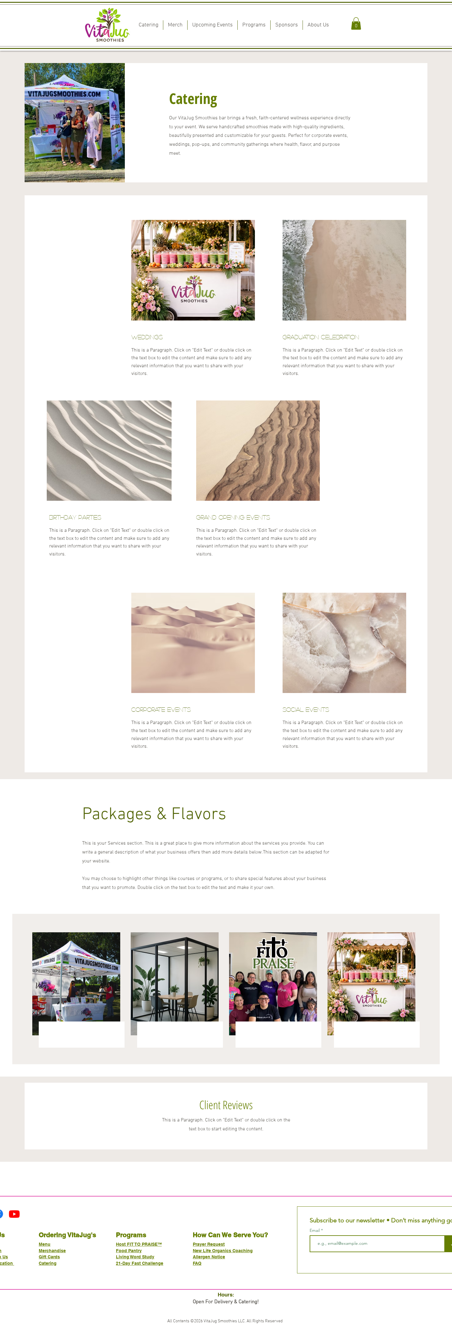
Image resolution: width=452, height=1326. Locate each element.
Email (315, 1230)
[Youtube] (14, 1214)
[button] (356, 23)
